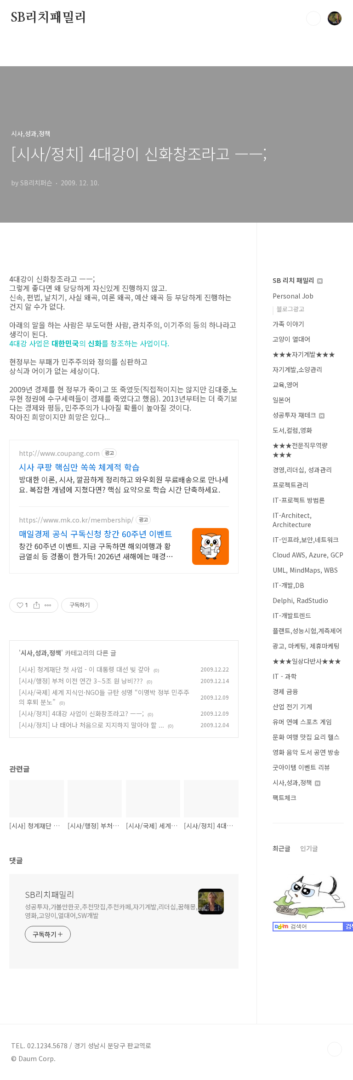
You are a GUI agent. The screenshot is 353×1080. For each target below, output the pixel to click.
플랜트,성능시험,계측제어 (307, 630)
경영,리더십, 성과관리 (302, 469)
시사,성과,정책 (41, 652)
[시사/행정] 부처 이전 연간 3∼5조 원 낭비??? (81, 680)
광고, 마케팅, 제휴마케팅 (306, 645)
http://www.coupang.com (59, 453)
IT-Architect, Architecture (292, 520)
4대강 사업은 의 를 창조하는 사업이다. (89, 343)
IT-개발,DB (288, 585)
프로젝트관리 (290, 484)
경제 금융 (285, 691)
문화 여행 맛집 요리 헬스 (306, 736)
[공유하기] (36, 605)
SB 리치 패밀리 (294, 280)
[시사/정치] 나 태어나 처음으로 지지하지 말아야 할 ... (91, 725)
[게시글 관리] (48, 605)
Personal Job (293, 295)
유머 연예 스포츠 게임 (302, 721)
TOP (334, 1049)
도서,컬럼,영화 (292, 430)
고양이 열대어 (291, 339)
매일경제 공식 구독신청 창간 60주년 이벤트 (95, 533)
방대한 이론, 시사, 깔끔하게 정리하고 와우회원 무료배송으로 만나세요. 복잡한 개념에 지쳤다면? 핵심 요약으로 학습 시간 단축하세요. (123, 484)
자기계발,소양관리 (297, 369)
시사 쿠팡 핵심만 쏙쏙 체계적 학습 (79, 466)
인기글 (309, 848)
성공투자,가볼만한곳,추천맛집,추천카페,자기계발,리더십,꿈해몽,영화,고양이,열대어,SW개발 (111, 911)
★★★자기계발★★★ (304, 354)
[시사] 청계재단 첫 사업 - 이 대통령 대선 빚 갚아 (84, 669)
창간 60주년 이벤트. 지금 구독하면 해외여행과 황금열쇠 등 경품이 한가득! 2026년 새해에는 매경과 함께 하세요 (96, 550)
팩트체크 (284, 797)
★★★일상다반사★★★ (307, 661)
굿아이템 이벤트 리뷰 (301, 767)
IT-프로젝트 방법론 (299, 500)
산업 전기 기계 (292, 706)
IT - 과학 (285, 676)
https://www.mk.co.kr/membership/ (76, 520)
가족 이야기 (288, 323)
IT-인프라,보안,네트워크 (306, 539)
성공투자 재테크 (295, 414)
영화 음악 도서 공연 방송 (306, 752)
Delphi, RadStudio (300, 600)
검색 (313, 18)
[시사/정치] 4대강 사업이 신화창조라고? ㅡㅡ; (81, 713)
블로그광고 (290, 308)
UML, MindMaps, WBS (305, 569)
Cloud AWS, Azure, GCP (308, 554)
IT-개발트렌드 (292, 615)
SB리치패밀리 (49, 17)
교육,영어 (285, 384)
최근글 (281, 848)
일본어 (281, 399)
